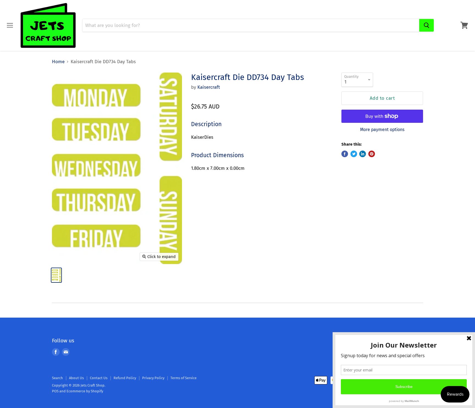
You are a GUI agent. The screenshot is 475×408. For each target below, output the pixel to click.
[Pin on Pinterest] (371, 154)
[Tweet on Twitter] (353, 154)
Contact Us (98, 378)
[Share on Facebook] (344, 154)
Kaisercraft (208, 87)
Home (58, 62)
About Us (76, 378)
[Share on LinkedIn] (362, 154)
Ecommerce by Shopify (85, 391)
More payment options (382, 129)
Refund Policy (125, 378)
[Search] (426, 25)
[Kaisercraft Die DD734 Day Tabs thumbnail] (56, 275)
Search (57, 378)
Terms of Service (183, 378)
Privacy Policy (153, 378)
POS (55, 391)
